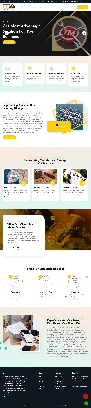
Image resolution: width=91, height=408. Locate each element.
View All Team (9, 137)
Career (59, 7)
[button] (37, 249)
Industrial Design (58, 383)
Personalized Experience (56, 74)
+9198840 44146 (54, 1)
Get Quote (82, 7)
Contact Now (9, 42)
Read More (7, 197)
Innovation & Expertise (34, 74)
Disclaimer (52, 7)
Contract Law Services (60, 386)
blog (64, 7)
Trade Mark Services (41, 188)
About (40, 379)
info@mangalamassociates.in (14, 1)
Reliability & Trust (10, 74)
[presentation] (7, 33)
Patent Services (10, 188)
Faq (47, 7)
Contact (69, 7)
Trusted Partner (75, 74)
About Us (34, 7)
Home (28, 7)
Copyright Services (70, 188)
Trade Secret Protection (57, 389)
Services (40, 7)
